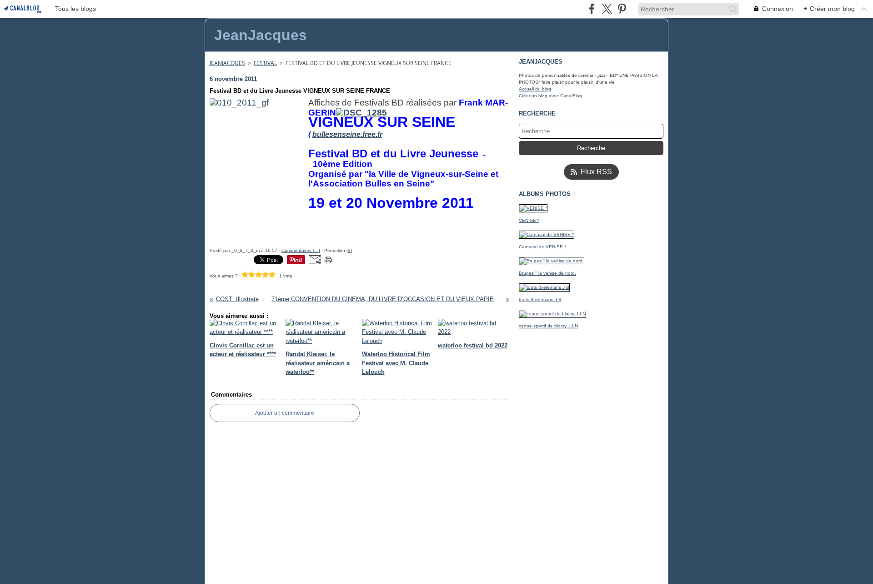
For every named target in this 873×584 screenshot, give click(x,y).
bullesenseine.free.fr (347, 134)
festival (265, 63)
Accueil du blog (535, 88)
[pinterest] (621, 9)
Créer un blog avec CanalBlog (550, 95)
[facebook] (591, 9)
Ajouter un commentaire (284, 413)
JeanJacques (227, 63)
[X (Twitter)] (606, 9)
